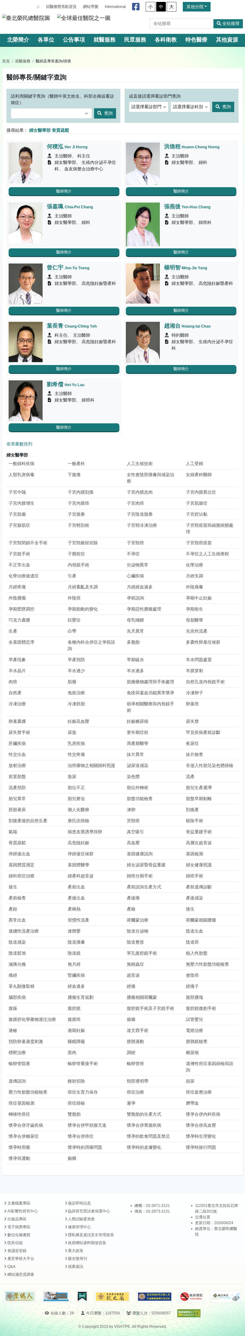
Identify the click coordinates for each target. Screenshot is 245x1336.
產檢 (131, 909)
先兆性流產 (196, 631)
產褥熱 (74, 909)
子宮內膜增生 (21, 503)
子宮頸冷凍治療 (142, 525)
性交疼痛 (76, 754)
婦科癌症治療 (21, 876)
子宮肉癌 (135, 503)
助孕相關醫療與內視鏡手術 (150, 707)
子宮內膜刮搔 (81, 492)
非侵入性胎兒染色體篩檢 (209, 765)
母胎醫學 (194, 620)
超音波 (133, 975)
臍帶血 (192, 1103)
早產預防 (76, 659)
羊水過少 (76, 670)
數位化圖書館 (18, 1235)
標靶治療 (17, 1052)
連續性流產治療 (24, 931)
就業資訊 (75, 1266)
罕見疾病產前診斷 (203, 732)
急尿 (72, 776)
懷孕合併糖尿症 (24, 1136)
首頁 (6, 61)
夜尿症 (192, 743)
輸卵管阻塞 (19, 1063)
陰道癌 (192, 942)
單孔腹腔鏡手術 (142, 953)
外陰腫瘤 (17, 598)
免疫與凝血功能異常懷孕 (150, 692)
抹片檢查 (194, 754)
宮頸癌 (133, 820)
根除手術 (194, 820)
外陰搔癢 (194, 587)
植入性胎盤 (196, 953)
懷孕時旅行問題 (201, 1147)
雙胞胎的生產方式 (144, 1114)
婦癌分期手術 (140, 876)
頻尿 (190, 1081)
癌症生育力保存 (83, 1092)
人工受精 (194, 463)
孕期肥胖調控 (21, 609)
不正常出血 (19, 565)
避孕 (131, 1103)
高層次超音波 (199, 842)
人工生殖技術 (140, 463)
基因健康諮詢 (140, 853)
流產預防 (17, 787)
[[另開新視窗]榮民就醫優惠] (56, 1297)
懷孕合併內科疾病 (203, 1114)
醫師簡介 (64, 191)
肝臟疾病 (17, 743)
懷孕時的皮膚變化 (144, 1147)
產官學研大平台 (20, 1259)
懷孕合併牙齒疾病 (26, 1125)
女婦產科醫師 (199, 474)
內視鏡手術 (78, 565)
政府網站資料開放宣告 (87, 1243)
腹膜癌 (74, 1019)
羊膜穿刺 (194, 670)
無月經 (74, 964)
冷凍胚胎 (76, 703)
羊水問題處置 (199, 659)
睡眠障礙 (76, 1041)
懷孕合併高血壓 (201, 1125)
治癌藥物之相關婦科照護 (91, 765)
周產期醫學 (137, 743)
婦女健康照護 (199, 865)
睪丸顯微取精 (21, 986)
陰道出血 (194, 931)
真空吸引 (135, 831)
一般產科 (76, 463)
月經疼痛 (17, 587)
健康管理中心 (79, 1227)
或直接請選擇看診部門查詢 (155, 96)
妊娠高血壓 (78, 721)
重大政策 (75, 1251)
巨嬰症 (74, 620)
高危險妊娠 (78, 842)
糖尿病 (192, 1052)
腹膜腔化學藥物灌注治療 (32, 1019)
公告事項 (74, 40)
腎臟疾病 (76, 975)
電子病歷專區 (18, 1227)
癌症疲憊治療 (199, 1092)
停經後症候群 (81, 853)
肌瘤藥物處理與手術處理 (150, 681)
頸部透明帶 (137, 1081)
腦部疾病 (17, 997)
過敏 (13, 1030)
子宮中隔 (17, 492)
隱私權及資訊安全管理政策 (91, 1235)
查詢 (108, 113)
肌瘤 (72, 681)
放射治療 (17, 765)
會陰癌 (192, 975)
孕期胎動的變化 (83, 609)
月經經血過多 (140, 587)
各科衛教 (166, 40)
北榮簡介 (18, 40)
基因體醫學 (78, 865)
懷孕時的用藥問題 (85, 1147)
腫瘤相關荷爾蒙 (142, 997)
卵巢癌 (192, 703)
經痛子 (192, 986)
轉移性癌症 (19, 1114)
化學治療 (194, 565)
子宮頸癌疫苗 (199, 542)
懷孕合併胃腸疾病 (144, 1125)
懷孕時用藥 (19, 1147)
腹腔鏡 (74, 1008)
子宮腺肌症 (19, 525)
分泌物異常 (137, 565)
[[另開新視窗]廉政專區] (225, 1297)
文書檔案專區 (18, 1203)
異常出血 (17, 920)
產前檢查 (17, 898)
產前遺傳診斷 (199, 887)
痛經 (13, 975)
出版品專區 (17, 1219)
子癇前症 (76, 553)
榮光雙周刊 (77, 1259)
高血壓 (133, 842)
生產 (13, 631)
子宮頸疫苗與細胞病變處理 (209, 528)
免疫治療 (76, 692)
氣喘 (13, 831)
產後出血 (76, 898)
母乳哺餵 (135, 620)
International (115, 7)
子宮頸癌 (135, 542)
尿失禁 (192, 721)
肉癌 (13, 681)
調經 (131, 1052)
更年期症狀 (137, 732)
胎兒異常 (17, 798)
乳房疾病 (76, 743)
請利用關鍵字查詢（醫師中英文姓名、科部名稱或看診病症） (62, 99)
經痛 (131, 986)
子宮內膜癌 (78, 503)
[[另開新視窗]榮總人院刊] (20, 1297)
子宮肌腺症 (196, 503)
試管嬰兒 (194, 1019)
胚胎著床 (17, 809)
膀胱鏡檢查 (196, 1041)
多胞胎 (133, 642)
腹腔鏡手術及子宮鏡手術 (150, 1008)
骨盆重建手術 (199, 831)
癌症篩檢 (76, 1103)
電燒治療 (194, 1030)
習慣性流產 (78, 920)
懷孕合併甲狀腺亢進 (87, 1125)
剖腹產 (192, 809)
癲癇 (72, 1158)
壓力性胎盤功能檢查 (28, 1092)
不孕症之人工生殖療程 (207, 553)
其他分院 (195, 6)
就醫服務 (105, 40)
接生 (13, 887)
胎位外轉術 (137, 787)
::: (38, 7)
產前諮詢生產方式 (144, 887)
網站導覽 (90, 7)
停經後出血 (19, 853)
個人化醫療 (78, 809)
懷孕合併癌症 (81, 1136)
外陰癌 (74, 598)
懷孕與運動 (19, 1158)
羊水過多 (135, 670)
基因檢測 (194, 853)
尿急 (72, 732)
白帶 (72, 631)
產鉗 (13, 909)
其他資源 (227, 40)
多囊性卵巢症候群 (203, 642)
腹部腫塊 (194, 997)
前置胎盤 (17, 776)
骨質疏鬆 (17, 842)
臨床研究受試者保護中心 (89, 1211)
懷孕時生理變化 (201, 1136)
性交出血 (17, 754)
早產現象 (17, 659)
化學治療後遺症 (24, 576)
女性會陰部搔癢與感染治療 (150, 478)
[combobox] (51, 113)
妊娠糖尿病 (137, 721)
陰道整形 (135, 942)
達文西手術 (137, 1030)
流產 (190, 776)
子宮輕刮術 (78, 525)
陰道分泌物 (137, 931)
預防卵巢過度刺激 (26, 1041)
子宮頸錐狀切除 (83, 542)
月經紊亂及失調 (83, 587)
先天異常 (135, 631)
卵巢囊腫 (17, 721)
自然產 (15, 692)
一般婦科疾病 (21, 463)
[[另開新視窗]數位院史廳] (112, 1296)
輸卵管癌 (135, 1063)
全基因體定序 (21, 642)
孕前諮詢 (135, 598)
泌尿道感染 (137, 765)
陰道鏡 (74, 953)
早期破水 (135, 659)
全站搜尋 (230, 23)
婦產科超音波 (81, 876)
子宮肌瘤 (17, 514)
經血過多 (76, 986)
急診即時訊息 (79, 1203)
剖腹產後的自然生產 (28, 820)
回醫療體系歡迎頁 (61, 7)
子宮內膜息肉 (140, 492)
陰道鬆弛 (17, 953)
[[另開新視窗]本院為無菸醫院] (191, 1297)
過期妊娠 (76, 1030)
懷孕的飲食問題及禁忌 (148, 1136)
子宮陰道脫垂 (140, 514)
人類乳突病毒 (21, 474)
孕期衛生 (194, 609)
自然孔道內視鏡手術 (205, 681)
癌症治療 (135, 1092)
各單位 (46, 40)
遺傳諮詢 (17, 1081)
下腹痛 (74, 474)
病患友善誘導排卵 (85, 831)
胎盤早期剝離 (199, 798)
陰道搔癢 (76, 942)
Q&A (11, 1266)
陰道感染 (17, 942)
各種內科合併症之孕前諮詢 (91, 645)
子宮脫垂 (76, 514)
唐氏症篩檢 (78, 820)
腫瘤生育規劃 (81, 997)
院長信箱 (15, 1243)
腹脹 (13, 1008)
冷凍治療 (17, 703)
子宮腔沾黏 (196, 514)
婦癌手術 (194, 876)
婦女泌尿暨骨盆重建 (146, 865)
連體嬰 (74, 931)
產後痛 (133, 898)
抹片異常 (135, 754)
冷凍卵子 (194, 692)
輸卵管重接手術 (83, 1063)
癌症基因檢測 (21, 1103)
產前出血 (76, 887)
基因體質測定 (21, 865)
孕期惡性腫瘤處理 (144, 609)
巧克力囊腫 (19, 620)
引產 (72, 576)
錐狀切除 (76, 1081)
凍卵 (131, 809)
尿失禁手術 (19, 732)
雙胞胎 (74, 1114)
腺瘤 (131, 1019)
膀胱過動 (135, 1041)
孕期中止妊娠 (199, 598)
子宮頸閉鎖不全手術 (28, 542)
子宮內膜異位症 (201, 492)
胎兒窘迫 (76, 798)
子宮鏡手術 (19, 553)
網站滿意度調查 (20, 1274)
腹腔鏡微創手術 (201, 1008)
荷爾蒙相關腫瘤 (201, 920)
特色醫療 (196, 40)
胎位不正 (76, 787)
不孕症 (133, 553)
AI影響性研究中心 (22, 1211)
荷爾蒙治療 (137, 920)
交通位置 (202, 1217)
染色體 (133, 776)
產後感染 (194, 898)
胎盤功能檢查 (140, 798)
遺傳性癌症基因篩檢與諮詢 (209, 1066)
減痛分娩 (17, 964)
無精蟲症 (135, 964)
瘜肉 (72, 1052)
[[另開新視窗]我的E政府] (82, 1297)
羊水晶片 (17, 670)
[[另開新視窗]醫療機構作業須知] (155, 1296)
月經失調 (194, 576)
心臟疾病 (135, 576)
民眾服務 (135, 40)
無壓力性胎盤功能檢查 (207, 964)
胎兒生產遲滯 (199, 787)
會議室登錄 (17, 1251)
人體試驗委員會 (81, 1219)
